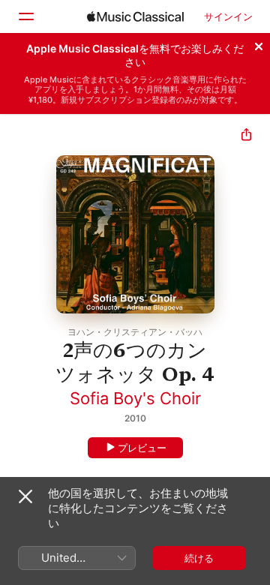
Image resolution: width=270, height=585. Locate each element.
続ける (199, 558)
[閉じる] (259, 44)
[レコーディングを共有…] (246, 136)
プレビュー (142, 448)
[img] (135, 16)
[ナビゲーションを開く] (25, 16)
